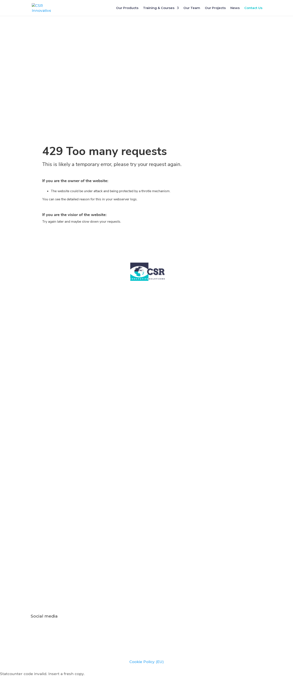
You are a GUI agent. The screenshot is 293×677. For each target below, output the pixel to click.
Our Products (127, 8)
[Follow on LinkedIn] (125, 630)
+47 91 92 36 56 (238, 369)
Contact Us (253, 8)
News (235, 8)
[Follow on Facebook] (154, 630)
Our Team (191, 8)
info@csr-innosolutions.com (146, 593)
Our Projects (215, 8)
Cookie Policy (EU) (146, 662)
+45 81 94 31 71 (238, 376)
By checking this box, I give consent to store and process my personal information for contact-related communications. (130, 539)
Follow (138, 631)
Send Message (241, 554)
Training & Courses (158, 8)
